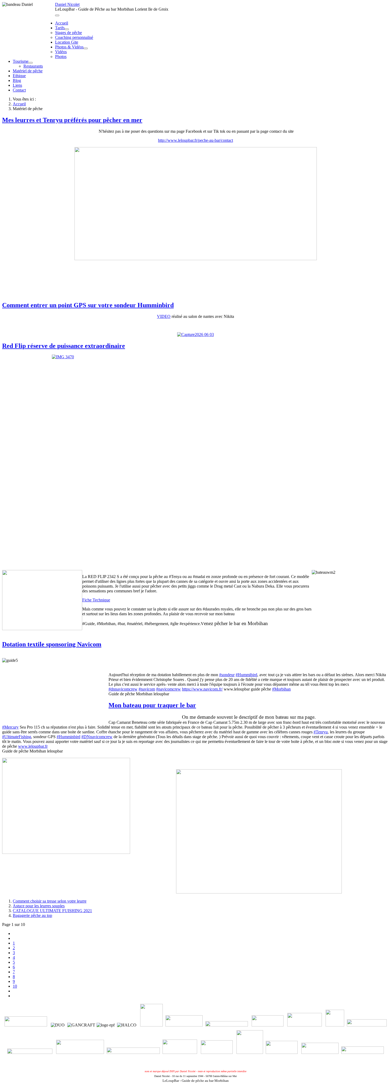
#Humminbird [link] (68, 736)
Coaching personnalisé (74, 37)
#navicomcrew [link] (168, 689)
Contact (19, 90)
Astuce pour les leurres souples (39, 906)
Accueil (61, 23)
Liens (17, 85)
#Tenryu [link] (321, 732)
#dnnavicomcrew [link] (123, 689)
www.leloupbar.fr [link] (33, 746)
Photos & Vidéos (69, 47)
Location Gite (66, 42)
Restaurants (33, 66)
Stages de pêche (68, 32)
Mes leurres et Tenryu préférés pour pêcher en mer (72, 120)
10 (15, 986)
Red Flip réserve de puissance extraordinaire (63, 345)
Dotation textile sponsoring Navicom (51, 644)
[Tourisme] (30, 63)
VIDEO (163, 316)
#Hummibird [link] (246, 674)
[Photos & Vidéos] (86, 48)
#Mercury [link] (10, 727)
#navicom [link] (147, 689)
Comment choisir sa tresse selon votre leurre (49, 901)
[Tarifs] (67, 29)
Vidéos (61, 51)
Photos (60, 56)
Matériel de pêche (28, 71)
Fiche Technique (96, 600)
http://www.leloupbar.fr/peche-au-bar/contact (195, 140)
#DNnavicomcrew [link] (97, 736)
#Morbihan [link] (281, 689)
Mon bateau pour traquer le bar (152, 705)
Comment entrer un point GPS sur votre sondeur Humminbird (88, 305)
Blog (17, 80)
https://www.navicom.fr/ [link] (202, 689)
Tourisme (20, 61)
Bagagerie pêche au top (32, 915)
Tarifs (60, 28)
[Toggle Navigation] (57, 15)
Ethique (19, 75)
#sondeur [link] (227, 674)
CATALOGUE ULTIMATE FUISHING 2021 (52, 910)
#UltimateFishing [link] (16, 736)
